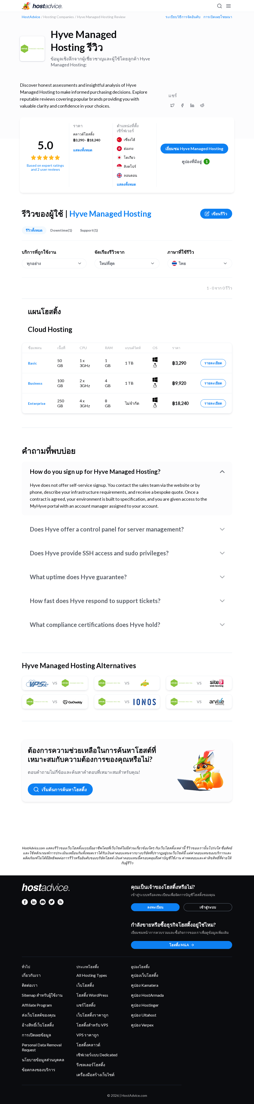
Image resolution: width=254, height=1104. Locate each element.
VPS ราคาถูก (87, 1034)
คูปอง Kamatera (144, 985)
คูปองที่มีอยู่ (195, 161)
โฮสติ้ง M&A (179, 945)
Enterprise (36, 404)
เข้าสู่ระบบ (208, 907)
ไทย (182, 263)
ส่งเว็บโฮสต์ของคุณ (39, 1015)
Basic (32, 363)
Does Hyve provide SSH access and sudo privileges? (99, 553)
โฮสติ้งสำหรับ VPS (92, 1024)
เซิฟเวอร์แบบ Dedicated (96, 1054)
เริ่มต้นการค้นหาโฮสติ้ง (64, 789)
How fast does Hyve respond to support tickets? (95, 600)
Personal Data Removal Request (42, 1047)
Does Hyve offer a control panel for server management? (107, 529)
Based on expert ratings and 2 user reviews (45, 167)
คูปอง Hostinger (145, 1005)
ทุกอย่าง (34, 263)
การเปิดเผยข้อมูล (36, 1034)
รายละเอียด (213, 363)
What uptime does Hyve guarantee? (78, 576)
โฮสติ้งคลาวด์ (88, 1044)
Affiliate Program (37, 1005)
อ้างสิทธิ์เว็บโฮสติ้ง (38, 1024)
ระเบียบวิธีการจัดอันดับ (182, 17)
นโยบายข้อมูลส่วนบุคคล (43, 1059)
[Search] (219, 6)
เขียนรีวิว (219, 213)
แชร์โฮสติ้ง (85, 1005)
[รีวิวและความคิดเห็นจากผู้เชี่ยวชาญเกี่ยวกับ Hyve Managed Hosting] (172, 105)
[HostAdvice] (42, 6)
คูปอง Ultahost (143, 1015)
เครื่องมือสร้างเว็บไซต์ (95, 1074)
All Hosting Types (91, 975)
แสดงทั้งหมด (82, 150)
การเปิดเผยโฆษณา (217, 17)
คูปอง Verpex (142, 1024)
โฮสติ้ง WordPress (92, 995)
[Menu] (228, 6)
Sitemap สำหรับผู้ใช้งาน (42, 995)
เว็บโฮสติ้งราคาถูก (92, 1015)
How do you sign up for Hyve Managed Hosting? (95, 471)
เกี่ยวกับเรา (31, 975)
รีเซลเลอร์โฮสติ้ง (90, 1064)
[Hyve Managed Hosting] (32, 48)
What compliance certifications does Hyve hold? (95, 624)
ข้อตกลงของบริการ (38, 1069)
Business (35, 383)
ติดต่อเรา (29, 985)
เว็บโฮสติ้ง (85, 985)
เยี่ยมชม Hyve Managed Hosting (194, 148)
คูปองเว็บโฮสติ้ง (144, 975)
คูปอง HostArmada (147, 995)
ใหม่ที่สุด (107, 263)
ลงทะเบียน (155, 907)
